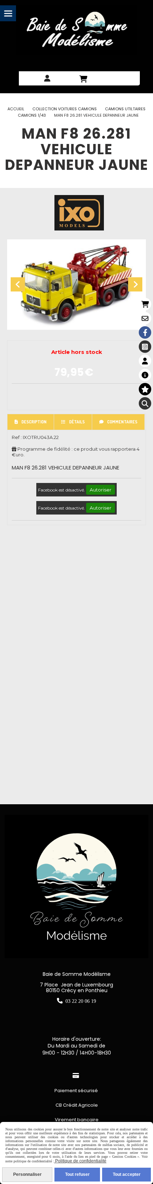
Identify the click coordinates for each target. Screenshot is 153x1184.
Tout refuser (77, 1174)
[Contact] (145, 318)
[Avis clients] (145, 389)
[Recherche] (145, 403)
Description (34, 421)
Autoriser (100, 490)
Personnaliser (27, 1174)
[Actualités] (145, 375)
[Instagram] (145, 346)
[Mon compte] (145, 361)
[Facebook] (145, 332)
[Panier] (145, 304)
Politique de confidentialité (80, 1160)
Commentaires (122, 421)
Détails (77, 421)
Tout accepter (127, 1174)
